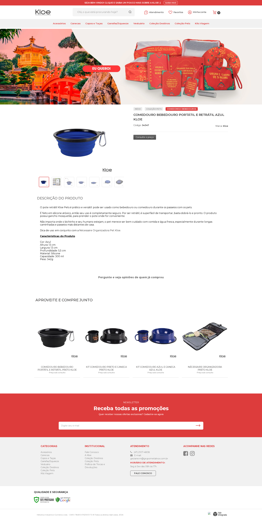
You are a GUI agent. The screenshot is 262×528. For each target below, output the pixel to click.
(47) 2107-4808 (141, 452)
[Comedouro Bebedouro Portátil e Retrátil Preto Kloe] (57, 343)
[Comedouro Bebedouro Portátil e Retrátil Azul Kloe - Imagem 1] (44, 182)
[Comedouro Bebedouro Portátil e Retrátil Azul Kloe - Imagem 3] (69, 182)
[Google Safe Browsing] (63, 500)
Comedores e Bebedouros (181, 109)
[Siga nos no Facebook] (186, 453)
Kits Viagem (47, 473)
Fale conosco (143, 473)
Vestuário (45, 464)
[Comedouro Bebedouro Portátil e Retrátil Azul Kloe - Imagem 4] (82, 182)
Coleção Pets (153, 109)
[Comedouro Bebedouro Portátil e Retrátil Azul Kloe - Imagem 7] (119, 182)
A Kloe (88, 455)
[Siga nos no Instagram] (193, 453)
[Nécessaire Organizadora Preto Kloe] (205, 343)
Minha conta (199, 12)
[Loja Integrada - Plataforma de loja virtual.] (220, 514)
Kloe (225, 126)
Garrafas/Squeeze (50, 461)
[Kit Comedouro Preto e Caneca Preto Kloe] (106, 343)
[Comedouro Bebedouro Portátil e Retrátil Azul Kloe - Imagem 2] (56, 182)
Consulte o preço (145, 137)
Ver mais (57, 374)
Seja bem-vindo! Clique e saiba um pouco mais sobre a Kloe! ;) (122, 2)
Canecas (45, 455)
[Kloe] (52, 12)
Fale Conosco (92, 452)
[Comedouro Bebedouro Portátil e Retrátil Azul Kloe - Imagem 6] (107, 182)
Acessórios (46, 452)
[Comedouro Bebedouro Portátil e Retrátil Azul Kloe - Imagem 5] (94, 182)
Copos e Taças (48, 458)
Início (138, 109)
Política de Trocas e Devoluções (95, 466)
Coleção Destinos (50, 467)
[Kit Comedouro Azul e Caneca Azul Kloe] (156, 343)
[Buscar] (129, 12)
